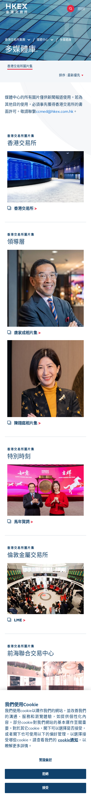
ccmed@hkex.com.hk (54, 111)
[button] (71, 75)
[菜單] (81, 8)
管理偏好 (45, 760)
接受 (45, 788)
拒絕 (45, 774)
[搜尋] (70, 8)
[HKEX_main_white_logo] (22, 8)
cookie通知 (68, 740)
